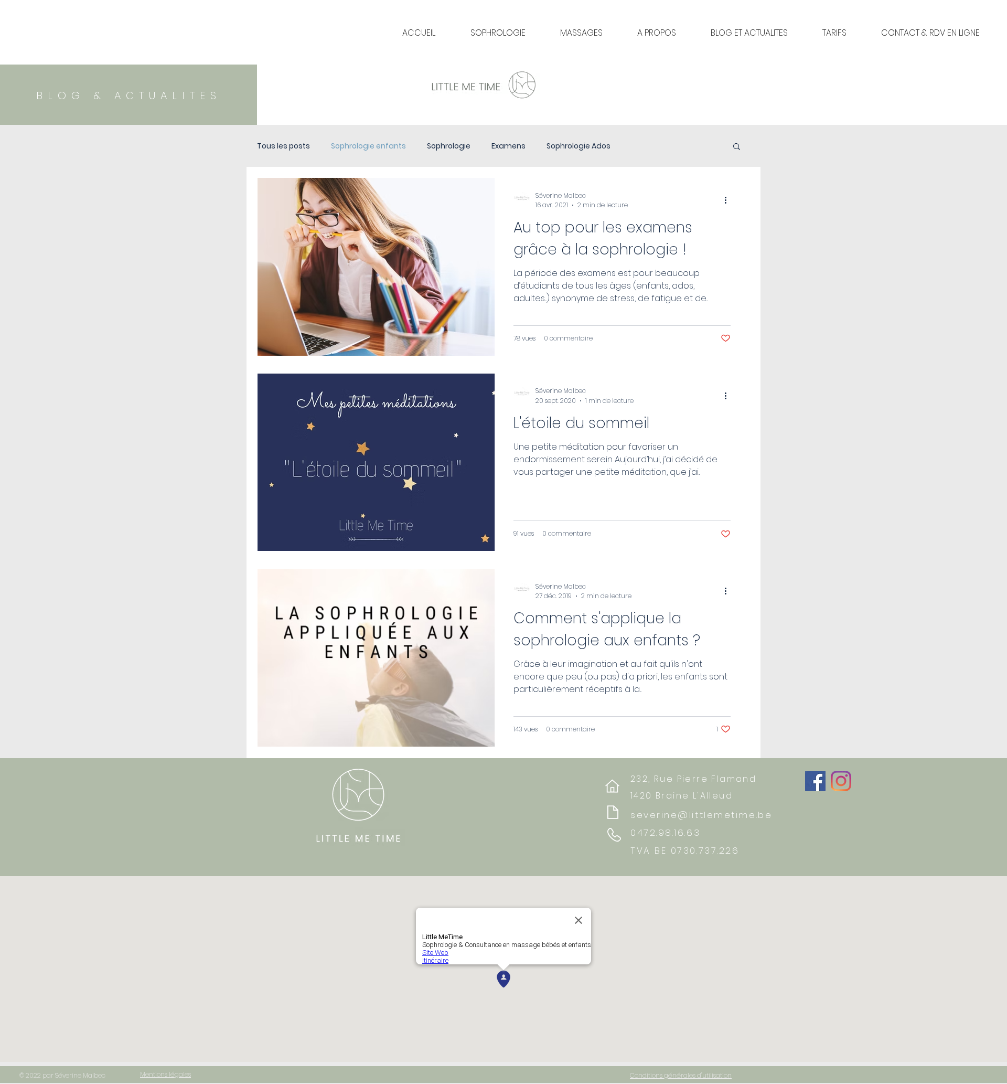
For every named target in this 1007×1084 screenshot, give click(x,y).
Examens (508, 146)
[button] (737, 147)
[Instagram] (841, 781)
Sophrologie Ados (578, 146)
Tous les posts (283, 146)
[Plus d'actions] (729, 200)
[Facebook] (815, 781)
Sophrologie (448, 146)
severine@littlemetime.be (701, 815)
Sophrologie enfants (368, 146)
